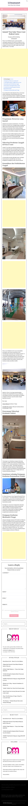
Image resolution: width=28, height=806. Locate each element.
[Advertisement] (14, 63)
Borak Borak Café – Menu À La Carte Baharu (13, 661)
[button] (27, 1)
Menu (25, 9)
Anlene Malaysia (5, 403)
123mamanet (14, 3)
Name (4, 591)
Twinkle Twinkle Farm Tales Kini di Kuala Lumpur (13, 688)
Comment (5, 572)
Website (4, 604)
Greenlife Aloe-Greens (7, 406)
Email (4, 598)
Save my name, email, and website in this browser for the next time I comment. (14, 611)
